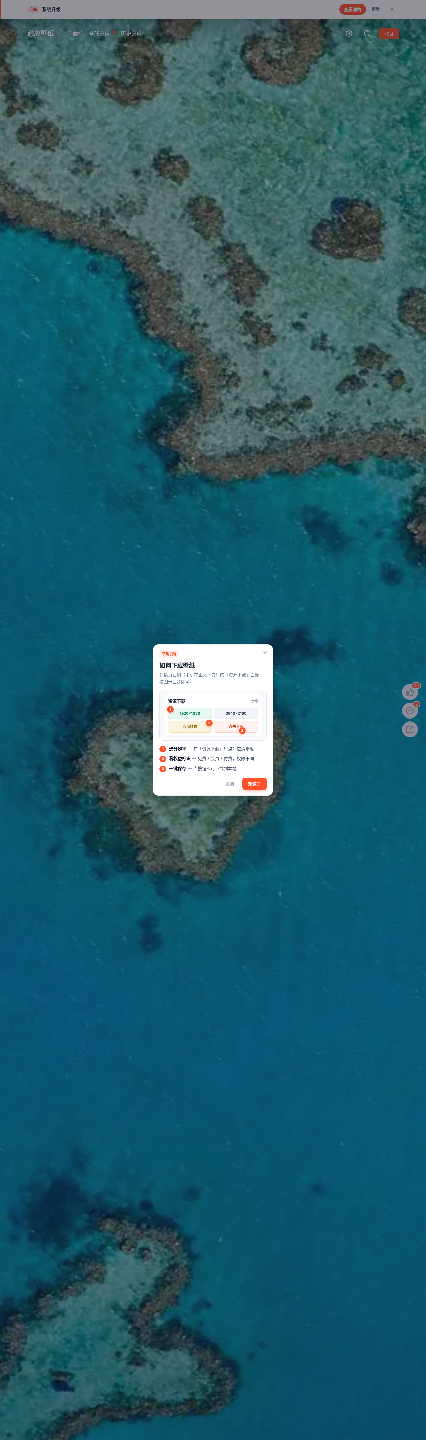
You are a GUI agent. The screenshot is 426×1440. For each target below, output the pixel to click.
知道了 (254, 783)
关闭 (229, 783)
